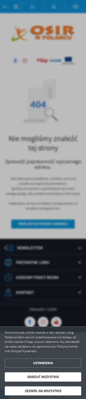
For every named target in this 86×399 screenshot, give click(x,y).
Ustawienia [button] (43, 363)
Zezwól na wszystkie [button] (43, 391)
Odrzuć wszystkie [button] (43, 376)
